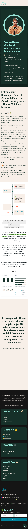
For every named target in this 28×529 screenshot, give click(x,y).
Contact (5, 417)
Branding (5, 475)
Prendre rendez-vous (8, 449)
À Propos (3, 503)
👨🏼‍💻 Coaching (13, 503)
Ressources (5, 454)
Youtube (5, 419)
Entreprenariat (6, 471)
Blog (8, 503)
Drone (4, 478)
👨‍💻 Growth (5, 436)
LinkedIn (5, 422)
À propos (5, 416)
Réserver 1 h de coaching (8, 451)
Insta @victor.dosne (7, 421)
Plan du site (4, 505)
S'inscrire (14, 519)
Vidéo (4, 477)
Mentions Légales (22, 503)
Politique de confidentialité (7, 525)
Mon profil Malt (6, 453)
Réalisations (5, 470)
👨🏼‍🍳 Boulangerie (6, 434)
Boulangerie (5, 468)
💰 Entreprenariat (7, 438)
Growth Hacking (6, 466)
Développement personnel (9, 473)
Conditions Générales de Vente (8, 523)
